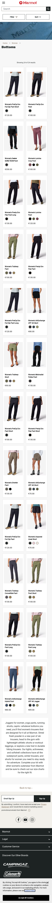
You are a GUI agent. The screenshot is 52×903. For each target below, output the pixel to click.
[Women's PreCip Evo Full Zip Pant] (13, 525)
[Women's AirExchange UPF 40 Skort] (36, 309)
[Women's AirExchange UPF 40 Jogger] (36, 688)
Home (5, 43)
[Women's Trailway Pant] (13, 255)
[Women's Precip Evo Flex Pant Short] (36, 417)
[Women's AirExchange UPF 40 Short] (36, 471)
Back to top (25, 788)
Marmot (6, 831)
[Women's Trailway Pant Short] (36, 579)
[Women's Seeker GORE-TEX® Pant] (13, 147)
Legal (5, 839)
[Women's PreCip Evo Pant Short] (13, 417)
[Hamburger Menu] (4, 3)
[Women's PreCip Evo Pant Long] (13, 633)
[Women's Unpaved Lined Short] (36, 525)
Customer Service (10, 846)
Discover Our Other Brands (15, 855)
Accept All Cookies (25, 898)
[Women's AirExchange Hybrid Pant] (13, 688)
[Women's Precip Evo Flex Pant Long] (13, 201)
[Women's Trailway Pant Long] (36, 633)
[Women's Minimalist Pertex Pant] (36, 363)
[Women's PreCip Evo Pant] (36, 93)
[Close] (48, 883)
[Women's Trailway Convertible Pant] (13, 579)
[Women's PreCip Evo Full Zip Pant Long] (13, 309)
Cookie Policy (30, 890)
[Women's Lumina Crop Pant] (36, 147)
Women (15, 43)
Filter (12, 17)
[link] (29, 810)
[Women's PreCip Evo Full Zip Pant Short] (13, 93)
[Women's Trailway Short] (13, 363)
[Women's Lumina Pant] (36, 201)
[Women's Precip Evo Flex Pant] (36, 255)
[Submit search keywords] (48, 9)
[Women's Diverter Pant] (13, 471)
